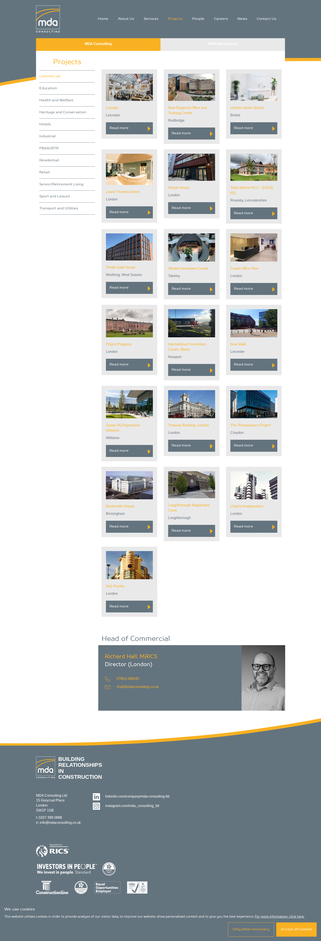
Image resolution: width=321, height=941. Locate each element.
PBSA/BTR (49, 148)
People (198, 19)
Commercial (49, 76)
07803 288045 (128, 679)
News (242, 19)
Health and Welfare (56, 100)
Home (103, 19)
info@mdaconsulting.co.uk (60, 822)
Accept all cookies (296, 929)
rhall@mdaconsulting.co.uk (138, 687)
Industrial (47, 136)
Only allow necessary (251, 929)
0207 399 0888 (50, 817)
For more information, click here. (279, 916)
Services (151, 19)
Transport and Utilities (58, 208)
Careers (221, 19)
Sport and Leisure (54, 196)
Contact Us (266, 19)
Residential (49, 160)
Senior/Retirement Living (61, 184)
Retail (44, 172)
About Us (126, 19)
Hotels (45, 124)
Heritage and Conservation (62, 112)
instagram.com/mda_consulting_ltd (132, 806)
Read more (119, 128)
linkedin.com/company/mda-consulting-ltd (137, 796)
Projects (175, 19)
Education (48, 88)
